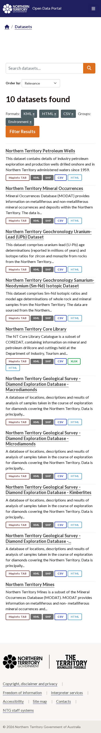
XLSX (74, 361)
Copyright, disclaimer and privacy (30, 683)
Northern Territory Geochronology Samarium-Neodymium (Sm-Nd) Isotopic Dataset (50, 283)
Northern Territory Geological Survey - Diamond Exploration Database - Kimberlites (48, 489)
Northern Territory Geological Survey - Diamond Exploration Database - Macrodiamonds (43, 384)
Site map (40, 701)
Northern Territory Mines (30, 584)
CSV (60, 177)
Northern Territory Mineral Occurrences (44, 188)
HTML (75, 177)
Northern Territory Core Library (36, 329)
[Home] (7, 27)
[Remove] (34, 114)
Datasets (23, 26)
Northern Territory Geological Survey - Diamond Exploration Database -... (43, 538)
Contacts (63, 701)
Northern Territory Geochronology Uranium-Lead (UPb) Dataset (49, 234)
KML (36, 177)
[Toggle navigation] (93, 8)
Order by (13, 83)
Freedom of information (22, 692)
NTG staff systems (18, 710)
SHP (48, 177)
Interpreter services (67, 692)
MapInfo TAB (18, 177)
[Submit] (89, 68)
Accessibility (13, 701)
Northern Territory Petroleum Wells (40, 150)
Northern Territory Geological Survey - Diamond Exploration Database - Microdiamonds (43, 438)
